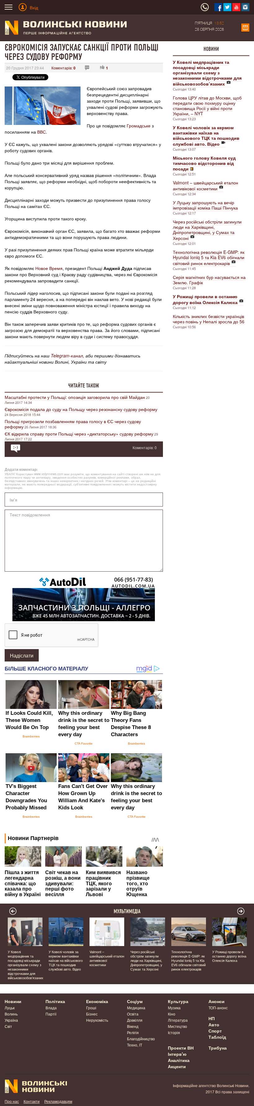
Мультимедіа (127, 911)
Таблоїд (217, 1037)
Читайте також (83, 385)
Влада (51, 1007)
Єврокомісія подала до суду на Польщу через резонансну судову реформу (81, 409)
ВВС (41, 132)
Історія (174, 1032)
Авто (213, 1024)
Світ (8, 1026)
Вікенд (132, 1026)
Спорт (215, 1031)
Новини (211, 49)
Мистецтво (177, 1026)
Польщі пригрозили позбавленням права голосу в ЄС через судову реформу (73, 424)
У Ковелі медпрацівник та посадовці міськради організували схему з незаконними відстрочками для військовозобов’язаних (25, 964)
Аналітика (179, 1060)
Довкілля (134, 1020)
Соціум (134, 1001)
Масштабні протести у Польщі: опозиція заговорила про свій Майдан (75, 397)
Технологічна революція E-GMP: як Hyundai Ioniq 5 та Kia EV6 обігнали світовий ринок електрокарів (208, 257)
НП (211, 1018)
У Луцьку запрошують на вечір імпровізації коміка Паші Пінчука (205, 205)
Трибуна (217, 1048)
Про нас (12, 1101)
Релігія (133, 1032)
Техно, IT (134, 1044)
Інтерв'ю (177, 1054)
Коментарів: (63, 67)
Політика (55, 1001)
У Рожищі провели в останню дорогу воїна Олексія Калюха (229, 956)
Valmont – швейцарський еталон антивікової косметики (205, 185)
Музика (174, 1007)
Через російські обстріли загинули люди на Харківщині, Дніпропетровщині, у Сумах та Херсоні (207, 230)
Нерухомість (97, 1020)
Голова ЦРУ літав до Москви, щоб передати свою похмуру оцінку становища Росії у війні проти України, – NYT (207, 106)
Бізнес (92, 1013)
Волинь (11, 1013)
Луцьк (10, 1007)
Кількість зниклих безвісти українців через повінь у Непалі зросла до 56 (208, 319)
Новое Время (49, 268)
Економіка (97, 1001)
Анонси (216, 1001)
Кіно (171, 1013)
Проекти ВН (181, 1048)
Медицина (136, 1007)
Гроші (91, 1007)
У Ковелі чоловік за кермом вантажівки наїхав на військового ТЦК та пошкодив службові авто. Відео (66, 960)
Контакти (32, 1101)
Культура (178, 1001)
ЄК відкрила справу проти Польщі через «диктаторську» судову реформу (79, 434)
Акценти (177, 1066)
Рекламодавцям (58, 1101)
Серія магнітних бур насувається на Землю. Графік (209, 279)
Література (178, 1020)
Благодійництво (141, 1038)
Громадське (139, 125)
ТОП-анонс (218, 1007)
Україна (11, 1020)
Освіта (132, 1013)
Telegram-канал (67, 355)
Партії (51, 1013)
